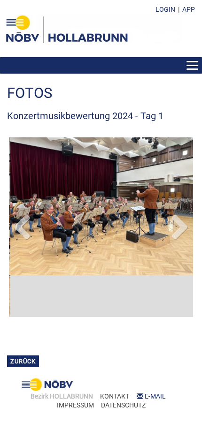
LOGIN (165, 9)
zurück (23, 344)
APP (188, 9)
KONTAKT (114, 379)
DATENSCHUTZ (123, 388)
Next (179, 217)
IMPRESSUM (75, 388)
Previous (23, 217)
